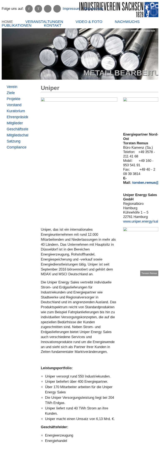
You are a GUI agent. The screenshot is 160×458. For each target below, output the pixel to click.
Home (7, 22)
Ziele (11, 93)
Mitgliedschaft (17, 135)
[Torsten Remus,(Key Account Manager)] (140, 251)
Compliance (16, 147)
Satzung (13, 141)
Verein (12, 87)
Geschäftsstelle (17, 129)
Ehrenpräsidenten (17, 117)
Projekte (13, 99)
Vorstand (14, 105)
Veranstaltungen (44, 22)
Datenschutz (94, 9)
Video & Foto (89, 22)
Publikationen (16, 25)
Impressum (71, 9)
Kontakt (52, 25)
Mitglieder (15, 123)
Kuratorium (16, 111)
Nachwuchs (127, 22)
